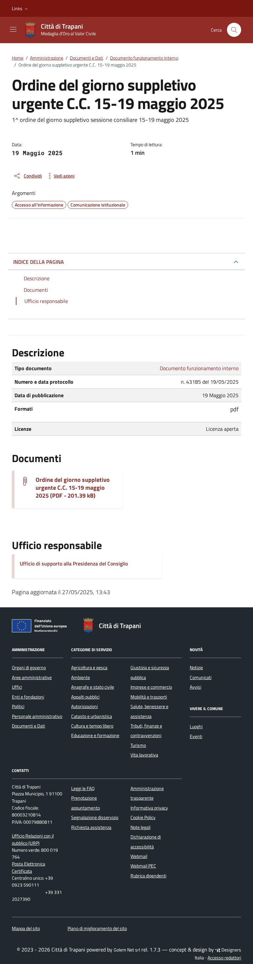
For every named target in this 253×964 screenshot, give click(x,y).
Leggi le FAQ (83, 788)
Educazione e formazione (95, 735)
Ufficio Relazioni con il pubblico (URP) (33, 839)
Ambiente (80, 677)
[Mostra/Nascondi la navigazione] (13, 29)
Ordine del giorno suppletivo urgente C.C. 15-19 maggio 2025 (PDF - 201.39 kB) (73, 488)
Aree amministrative (32, 677)
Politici (18, 706)
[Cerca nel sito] (234, 30)
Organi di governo (29, 667)
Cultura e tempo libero (92, 726)
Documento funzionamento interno (199, 368)
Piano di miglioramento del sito (97, 928)
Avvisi (195, 687)
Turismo (138, 745)
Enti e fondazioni (28, 697)
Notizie (196, 667)
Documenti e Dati (28, 726)
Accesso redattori (224, 957)
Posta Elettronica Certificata (28, 867)
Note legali (140, 827)
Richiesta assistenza (91, 827)
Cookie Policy (142, 817)
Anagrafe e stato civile (92, 687)
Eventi (196, 736)
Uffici (17, 687)
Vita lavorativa (144, 754)
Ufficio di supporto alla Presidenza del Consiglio (74, 563)
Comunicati (200, 677)
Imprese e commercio (151, 687)
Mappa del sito (26, 928)
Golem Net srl (127, 949)
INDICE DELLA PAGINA (38, 262)
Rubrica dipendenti (148, 875)
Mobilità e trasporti (148, 697)
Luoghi (196, 726)
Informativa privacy (149, 808)
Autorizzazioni (84, 706)
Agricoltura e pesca (89, 667)
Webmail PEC (143, 865)
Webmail (138, 856)
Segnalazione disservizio (94, 817)
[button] (20, 8)
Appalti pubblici (85, 697)
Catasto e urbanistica (91, 716)
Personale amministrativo (37, 716)
